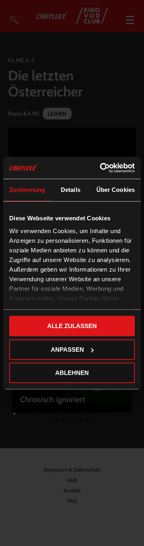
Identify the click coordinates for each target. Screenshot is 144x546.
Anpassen (67, 349)
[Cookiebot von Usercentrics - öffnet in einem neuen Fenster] (101, 168)
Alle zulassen (72, 325)
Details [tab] (70, 189)
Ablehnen (72, 372)
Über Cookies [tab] (115, 189)
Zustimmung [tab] (27, 189)
